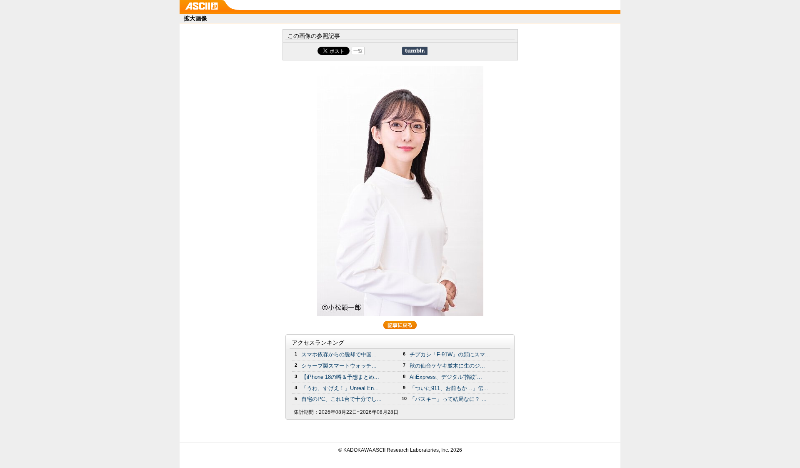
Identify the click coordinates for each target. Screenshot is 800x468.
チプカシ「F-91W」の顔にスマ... (450, 354)
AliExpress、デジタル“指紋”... (446, 377)
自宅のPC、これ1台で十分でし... (341, 399)
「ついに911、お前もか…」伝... (449, 388)
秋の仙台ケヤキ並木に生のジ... (447, 366)
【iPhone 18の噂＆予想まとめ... (340, 377)
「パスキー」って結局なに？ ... (448, 399)
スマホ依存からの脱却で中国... (339, 354)
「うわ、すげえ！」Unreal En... (340, 388)
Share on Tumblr (415, 51)
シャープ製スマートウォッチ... (339, 366)
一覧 (357, 50)
